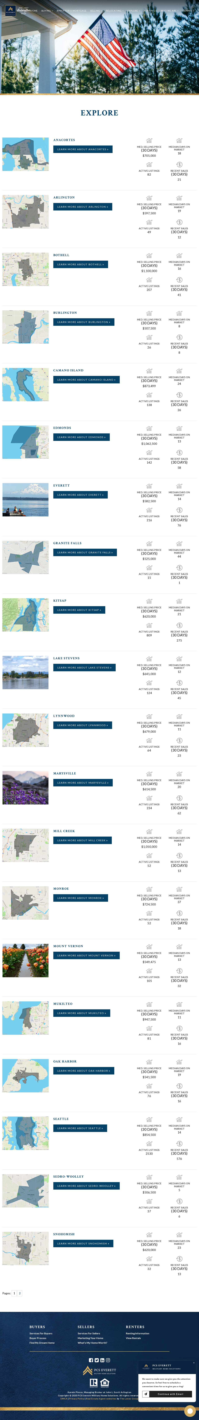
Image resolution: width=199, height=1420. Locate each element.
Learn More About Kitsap (78, 609)
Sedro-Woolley (68, 1176)
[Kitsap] (25, 614)
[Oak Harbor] (25, 1075)
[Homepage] (18, 11)
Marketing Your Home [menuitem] (90, 1337)
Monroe (61, 889)
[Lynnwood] (25, 729)
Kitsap (60, 601)
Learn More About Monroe (80, 897)
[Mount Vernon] (25, 960)
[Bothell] (25, 269)
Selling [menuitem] (95, 10)
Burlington (65, 313)
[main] (99, 656)
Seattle (61, 1119)
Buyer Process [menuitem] (38, 1337)
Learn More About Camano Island (85, 379)
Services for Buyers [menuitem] (41, 1333)
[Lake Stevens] (25, 672)
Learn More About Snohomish (82, 1243)
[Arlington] (25, 211)
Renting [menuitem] (149, 10)
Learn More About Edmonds (80, 437)
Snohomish (64, 1234)
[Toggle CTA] (190, 1411)
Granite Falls (67, 543)
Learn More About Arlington (82, 206)
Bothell (61, 255)
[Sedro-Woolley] (25, 1190)
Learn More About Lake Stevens (83, 667)
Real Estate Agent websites (101, 1398)
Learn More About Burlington (83, 321)
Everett (61, 485)
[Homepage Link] (99, 1370)
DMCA (63, 1398)
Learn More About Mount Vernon (85, 955)
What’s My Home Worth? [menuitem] (92, 1342)
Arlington (64, 197)
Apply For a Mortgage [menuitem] (72, 10)
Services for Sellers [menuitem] (89, 1333)
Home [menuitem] (34, 10)
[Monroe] (25, 902)
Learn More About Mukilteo (81, 1013)
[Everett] (25, 499)
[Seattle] (25, 1133)
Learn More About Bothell (80, 264)
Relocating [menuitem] (114, 10)
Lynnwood (64, 716)
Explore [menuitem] (133, 10)
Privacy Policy (76, 1398)
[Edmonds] (25, 442)
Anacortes (64, 140)
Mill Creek (64, 831)
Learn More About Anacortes (82, 149)
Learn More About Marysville (82, 782)
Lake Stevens (66, 658)
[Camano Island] (25, 384)
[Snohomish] (25, 1248)
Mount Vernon (68, 946)
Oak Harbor (65, 1061)
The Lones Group (129, 1398)
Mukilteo (63, 1004)
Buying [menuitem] (46, 10)
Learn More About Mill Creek (81, 840)
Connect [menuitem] (188, 10)
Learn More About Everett (79, 494)
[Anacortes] (25, 153)
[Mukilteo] (25, 1017)
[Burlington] (25, 326)
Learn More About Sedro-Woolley (85, 1185)
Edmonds (62, 428)
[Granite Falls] (25, 557)
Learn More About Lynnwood (82, 725)
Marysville (64, 773)
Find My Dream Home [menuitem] (42, 1342)
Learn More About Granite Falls (84, 552)
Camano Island (68, 370)
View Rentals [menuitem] (133, 1337)
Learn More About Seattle (79, 1128)
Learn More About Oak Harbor (83, 1070)
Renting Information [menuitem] (137, 1333)
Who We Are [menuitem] (169, 10)
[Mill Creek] (25, 845)
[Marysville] (25, 787)
